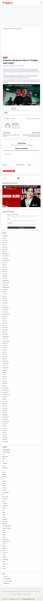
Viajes (3, 561)
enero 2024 (4, 305)
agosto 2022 (4, 343)
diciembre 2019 (5, 414)
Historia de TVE (5, 496)
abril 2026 (4, 244)
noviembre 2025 (5, 255)
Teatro (3, 555)
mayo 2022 (4, 349)
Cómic (3, 465)
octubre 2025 (5, 258)
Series (3, 550)
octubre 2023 (5, 311)
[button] (16, 127)
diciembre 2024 (5, 280)
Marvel (3, 516)
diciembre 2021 (5, 361)
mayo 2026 (4, 242)
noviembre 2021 (5, 363)
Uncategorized (5, 559)
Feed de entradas (7, 578)
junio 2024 (4, 294)
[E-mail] (5, 112)
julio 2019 (4, 426)
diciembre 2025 (5, 253)
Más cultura (4, 519)
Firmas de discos (5, 492)
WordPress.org (6, 583)
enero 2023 (4, 332)
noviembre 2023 (5, 309)
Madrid (3, 512)
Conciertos (4, 467)
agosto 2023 (4, 316)
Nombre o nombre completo (13, 214)
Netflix (3, 532)
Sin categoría (5, 552)
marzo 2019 (4, 434)
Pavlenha (13, 118)
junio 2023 (4, 320)
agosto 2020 (5, 396)
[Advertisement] (21, 14)
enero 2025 (4, 278)
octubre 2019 (5, 419)
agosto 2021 (4, 370)
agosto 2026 (4, 235)
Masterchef (4, 523)
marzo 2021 (4, 381)
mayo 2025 (4, 269)
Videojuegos (4, 563)
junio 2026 (4, 240)
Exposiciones (4, 487)
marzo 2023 (4, 327)
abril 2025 (4, 271)
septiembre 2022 (5, 341)
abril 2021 (4, 379)
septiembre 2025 (5, 260)
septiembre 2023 (5, 314)
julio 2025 (4, 264)
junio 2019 (4, 428)
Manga (3, 514)
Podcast (4, 546)
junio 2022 (4, 347)
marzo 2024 (4, 300)
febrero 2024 (5, 302)
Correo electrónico (20, 164)
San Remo (4, 548)
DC (3, 469)
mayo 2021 (4, 376)
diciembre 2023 (5, 307)
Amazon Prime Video (6, 452)
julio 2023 (4, 318)
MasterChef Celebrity (6, 525)
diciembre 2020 (5, 388)
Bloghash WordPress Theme (29, 599)
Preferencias (10, 222)
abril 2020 (4, 405)
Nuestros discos (5, 539)
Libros (3, 510)
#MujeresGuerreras (6, 449)
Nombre (5, 164)
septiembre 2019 (5, 421)
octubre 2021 (5, 365)
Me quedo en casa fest (6, 528)
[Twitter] (6, 112)
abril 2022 (4, 352)
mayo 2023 (4, 323)
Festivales (4, 490)
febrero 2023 (4, 329)
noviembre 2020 (5, 390)
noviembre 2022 (5, 336)
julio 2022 (4, 345)
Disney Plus (4, 474)
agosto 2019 (4, 423)
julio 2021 (4, 372)
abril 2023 (4, 325)
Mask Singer (4, 521)
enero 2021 (4, 385)
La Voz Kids (4, 503)
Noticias (4, 534)
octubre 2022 (5, 338)
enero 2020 (4, 412)
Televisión (4, 557)
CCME (3, 458)
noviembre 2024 (5, 282)
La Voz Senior (5, 505)
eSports (3, 483)
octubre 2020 (5, 392)
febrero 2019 (4, 437)
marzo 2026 (4, 247)
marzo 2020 (4, 408)
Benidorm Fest (5, 456)
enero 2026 (4, 251)
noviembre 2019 (5, 417)
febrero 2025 (4, 276)
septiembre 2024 (5, 287)
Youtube (4, 566)
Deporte (4, 472)
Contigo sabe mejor (7, 118)
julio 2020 (4, 399)
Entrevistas (4, 481)
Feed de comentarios (8, 581)
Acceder (5, 576)
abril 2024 (4, 298)
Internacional (4, 499)
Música (5, 57)
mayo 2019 (4, 430)
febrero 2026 (4, 249)
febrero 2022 (4, 356)
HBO (3, 494)
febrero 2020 (5, 410)
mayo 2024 (4, 296)
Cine (3, 461)
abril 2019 (4, 432)
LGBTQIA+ (4, 508)
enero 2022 (4, 358)
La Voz (3, 501)
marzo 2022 (4, 354)
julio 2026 (4, 238)
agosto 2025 (4, 262)
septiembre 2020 (5, 394)
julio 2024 (4, 291)
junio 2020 (4, 401)
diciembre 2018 (5, 441)
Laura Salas (15, 124)
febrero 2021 (4, 383)
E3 (2, 478)
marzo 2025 (4, 273)
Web (29, 164)
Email (9, 218)
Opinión (3, 543)
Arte (3, 454)
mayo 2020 (4, 403)
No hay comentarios (21, 65)
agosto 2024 (5, 289)
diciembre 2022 (5, 334)
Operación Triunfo (5, 541)
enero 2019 (4, 439)
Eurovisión (4, 485)
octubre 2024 (5, 285)
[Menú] (41, 2)
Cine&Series (4, 463)
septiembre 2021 (5, 367)
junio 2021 (4, 374)
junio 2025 (4, 267)
